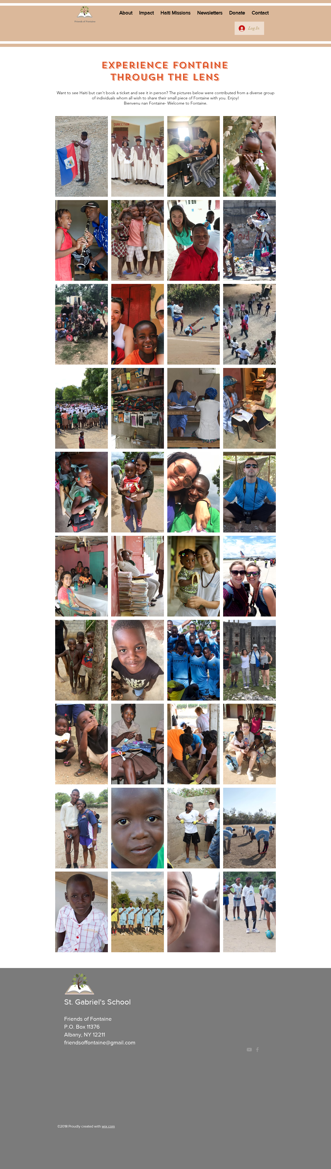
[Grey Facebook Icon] (257, 1049)
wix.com (108, 1126)
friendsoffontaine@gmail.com (99, 1042)
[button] (126, 13)
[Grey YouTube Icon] (249, 1049)
